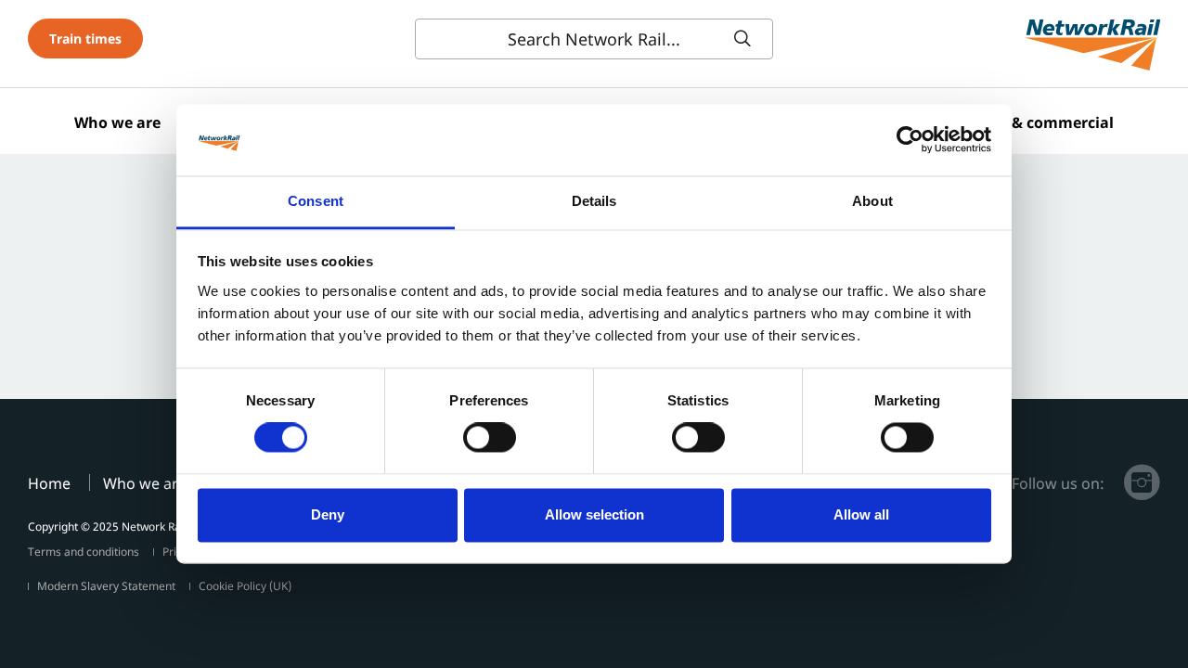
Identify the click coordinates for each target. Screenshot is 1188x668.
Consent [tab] (315, 201)
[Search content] (745, 39)
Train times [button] (85, 38)
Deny (327, 514)
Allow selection (594, 514)
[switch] (489, 438)
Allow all (861, 514)
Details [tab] (594, 201)
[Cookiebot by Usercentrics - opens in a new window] (910, 140)
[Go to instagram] (1141, 482)
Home (49, 483)
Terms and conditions (83, 551)
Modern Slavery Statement (106, 586)
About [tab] (872, 201)
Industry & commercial (1029, 122)
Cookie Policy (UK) (245, 586)
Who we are (117, 122)
